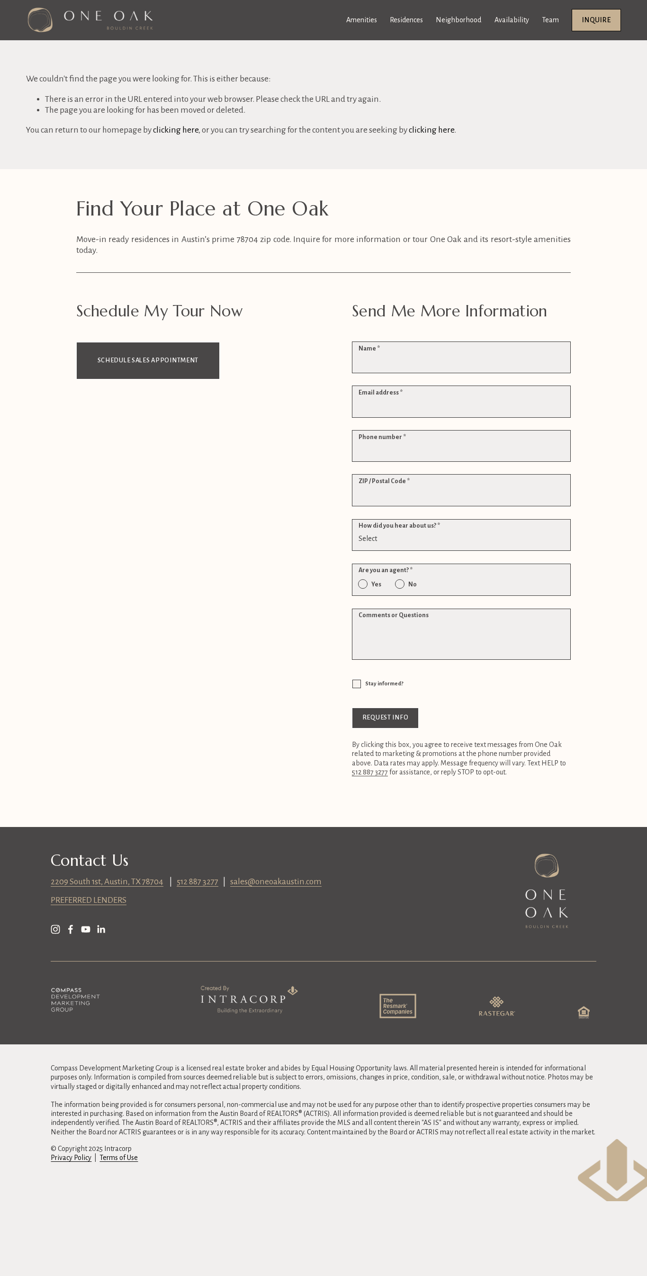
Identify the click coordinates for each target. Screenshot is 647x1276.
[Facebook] (70, 929)
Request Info (385, 717)
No (412, 584)
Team (550, 20)
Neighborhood (458, 20)
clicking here (175, 130)
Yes (376, 584)
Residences (406, 20)
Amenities (361, 20)
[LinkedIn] (101, 929)
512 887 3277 (197, 881)
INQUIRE (596, 20)
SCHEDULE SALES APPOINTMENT (148, 360)
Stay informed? (384, 683)
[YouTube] (85, 929)
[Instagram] (55, 929)
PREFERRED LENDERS (88, 900)
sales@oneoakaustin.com (276, 881)
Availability (511, 20)
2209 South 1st (76, 881)
